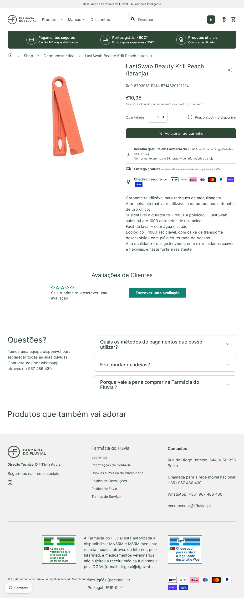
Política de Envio (104, 489)
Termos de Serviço (106, 496)
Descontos (100, 19)
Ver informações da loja (198, 158)
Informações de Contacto (111, 465)
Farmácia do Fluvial (32, 579)
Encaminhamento (159, 104)
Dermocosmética (59, 55)
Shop (28, 55)
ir (211, 20)
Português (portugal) (110, 580)
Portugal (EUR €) (106, 587)
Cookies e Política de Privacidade (117, 473)
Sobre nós (99, 457)
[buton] (110, 580)
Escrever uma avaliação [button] (158, 292)
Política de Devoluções (109, 481)
